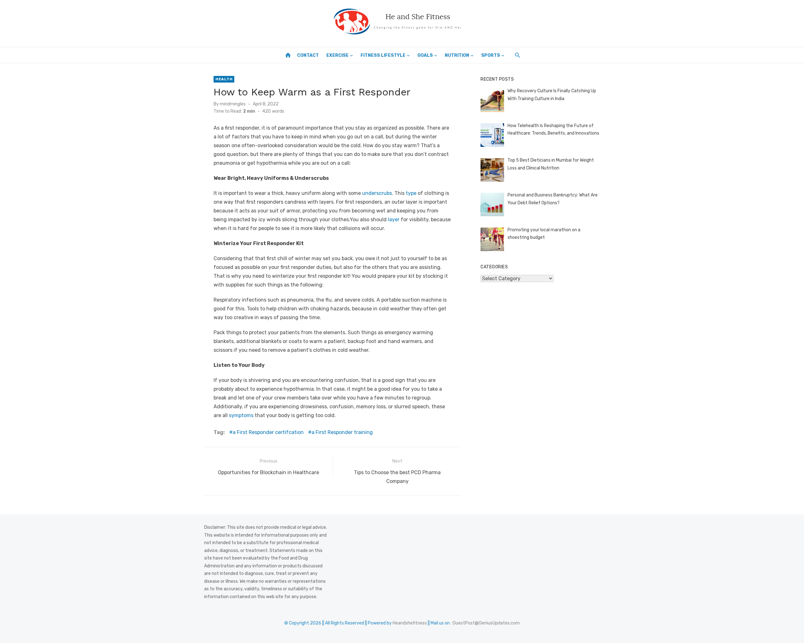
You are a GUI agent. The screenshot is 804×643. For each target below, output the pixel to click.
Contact (308, 55)
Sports (490, 55)
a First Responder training (342, 432)
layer (393, 219)
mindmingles (233, 104)
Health (223, 79)
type (411, 193)
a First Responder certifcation (268, 432)
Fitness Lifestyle (383, 55)
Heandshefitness (410, 623)
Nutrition (457, 55)
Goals (425, 55)
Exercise (337, 55)
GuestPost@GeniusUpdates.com (486, 623)
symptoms (241, 415)
